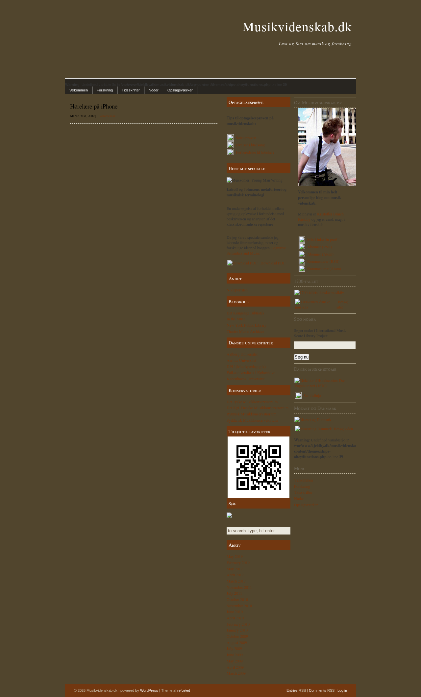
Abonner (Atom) (320, 254)
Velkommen (78, 90)
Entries (292, 690)
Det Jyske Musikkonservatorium (252, 401)
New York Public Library (246, 325)
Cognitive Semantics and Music (256, 250)
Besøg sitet (342, 304)
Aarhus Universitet (241, 360)
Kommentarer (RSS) (323, 261)
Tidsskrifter (131, 90)
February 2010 (238, 624)
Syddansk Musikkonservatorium (252, 420)
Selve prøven (245, 137)
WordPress (149, 690)
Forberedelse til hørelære (254, 152)
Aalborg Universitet (242, 354)
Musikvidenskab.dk (297, 26)
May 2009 (235, 660)
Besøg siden (343, 428)
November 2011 (239, 587)
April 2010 (235, 617)
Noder (154, 90)
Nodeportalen (237, 289)
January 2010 (237, 630)
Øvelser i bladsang (250, 144)
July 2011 (234, 593)
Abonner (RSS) (319, 246)
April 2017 (235, 574)
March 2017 (236, 581)
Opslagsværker (180, 90)
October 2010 (237, 599)
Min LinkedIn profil (322, 239)
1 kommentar (106, 115)
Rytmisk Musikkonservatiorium (251, 413)
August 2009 (237, 642)
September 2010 (239, 605)
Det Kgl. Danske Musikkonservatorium (257, 407)
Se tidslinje (311, 395)
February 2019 (238, 562)
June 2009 (235, 654)
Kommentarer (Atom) (324, 268)
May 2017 (235, 568)
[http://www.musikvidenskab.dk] (258, 467)
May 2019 (235, 556)
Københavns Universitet (245, 378)
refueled (183, 690)
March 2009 (236, 673)
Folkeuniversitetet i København (251, 372)
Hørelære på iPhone (93, 106)
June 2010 (235, 611)
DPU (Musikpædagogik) (246, 366)
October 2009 (237, 636)
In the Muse (236, 318)
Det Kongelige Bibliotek (245, 312)
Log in (342, 690)
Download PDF (271, 262)
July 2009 (234, 648)
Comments (317, 690)
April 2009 (235, 667)
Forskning (105, 90)
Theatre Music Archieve (245, 331)
